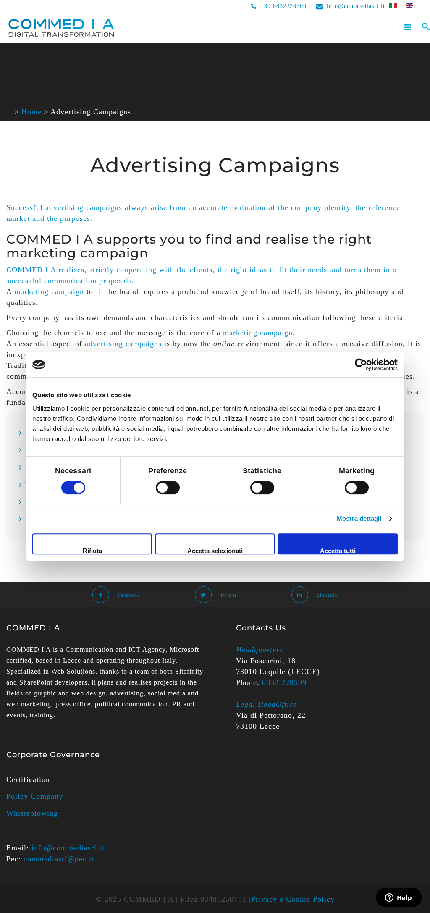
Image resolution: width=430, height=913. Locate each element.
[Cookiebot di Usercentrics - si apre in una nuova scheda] (361, 364)
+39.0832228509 (283, 6)
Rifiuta (92, 550)
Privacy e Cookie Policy (293, 899)
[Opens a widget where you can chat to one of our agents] (398, 898)
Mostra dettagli (359, 518)
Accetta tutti (338, 550)
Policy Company (34, 796)
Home (31, 112)
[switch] (168, 487)
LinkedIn (327, 595)
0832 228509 (284, 682)
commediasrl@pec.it (59, 859)
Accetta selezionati (215, 550)
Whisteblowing (32, 813)
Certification (28, 779)
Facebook (129, 595)
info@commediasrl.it (356, 6)
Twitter (228, 595)
